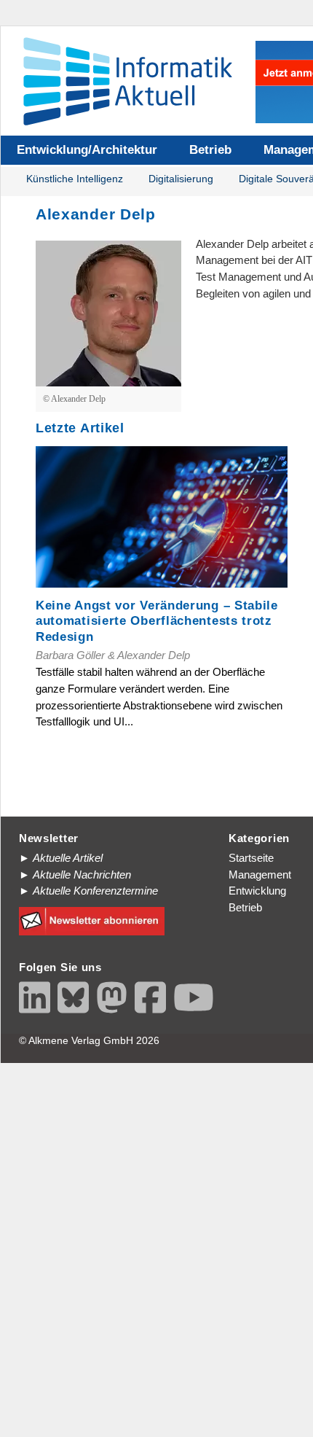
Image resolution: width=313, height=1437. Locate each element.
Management (260, 874)
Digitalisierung (180, 179)
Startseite (251, 858)
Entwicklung (257, 890)
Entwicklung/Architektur (87, 150)
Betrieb (210, 150)
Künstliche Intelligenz (74, 179)
